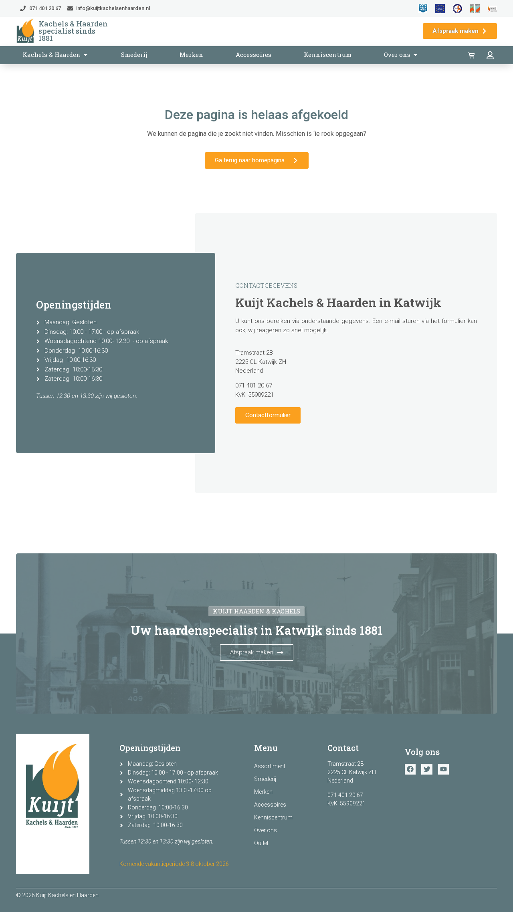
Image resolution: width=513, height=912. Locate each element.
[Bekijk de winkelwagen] (473, 55)
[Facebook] (410, 769)
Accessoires (270, 804)
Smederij (265, 779)
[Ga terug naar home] (25, 31)
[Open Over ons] (415, 54)
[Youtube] (443, 769)
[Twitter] (426, 769)
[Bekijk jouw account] (491, 55)
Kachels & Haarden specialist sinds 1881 (73, 31)
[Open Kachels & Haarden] (86, 54)
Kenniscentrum (273, 817)
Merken (263, 792)
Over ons (265, 830)
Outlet (261, 843)
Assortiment (269, 766)
